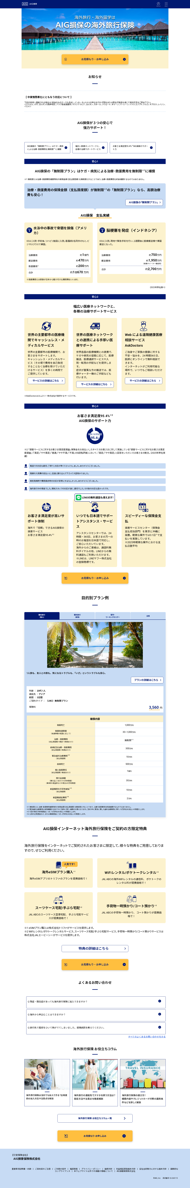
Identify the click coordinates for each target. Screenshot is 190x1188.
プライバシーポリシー (91, 1169)
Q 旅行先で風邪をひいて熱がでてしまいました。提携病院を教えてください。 (67, 1027)
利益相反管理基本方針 (126, 1169)
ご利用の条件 (60, 1169)
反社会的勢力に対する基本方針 (153, 1169)
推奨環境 (74, 1169)
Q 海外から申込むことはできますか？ (48, 1014)
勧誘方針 (108, 1169)
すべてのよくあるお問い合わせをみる (147, 1036)
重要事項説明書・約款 (21, 1169)
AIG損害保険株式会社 (126, 1171)
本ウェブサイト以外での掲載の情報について (93, 1171)
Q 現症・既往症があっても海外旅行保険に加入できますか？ (58, 1001)
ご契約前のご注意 (43, 1169)
